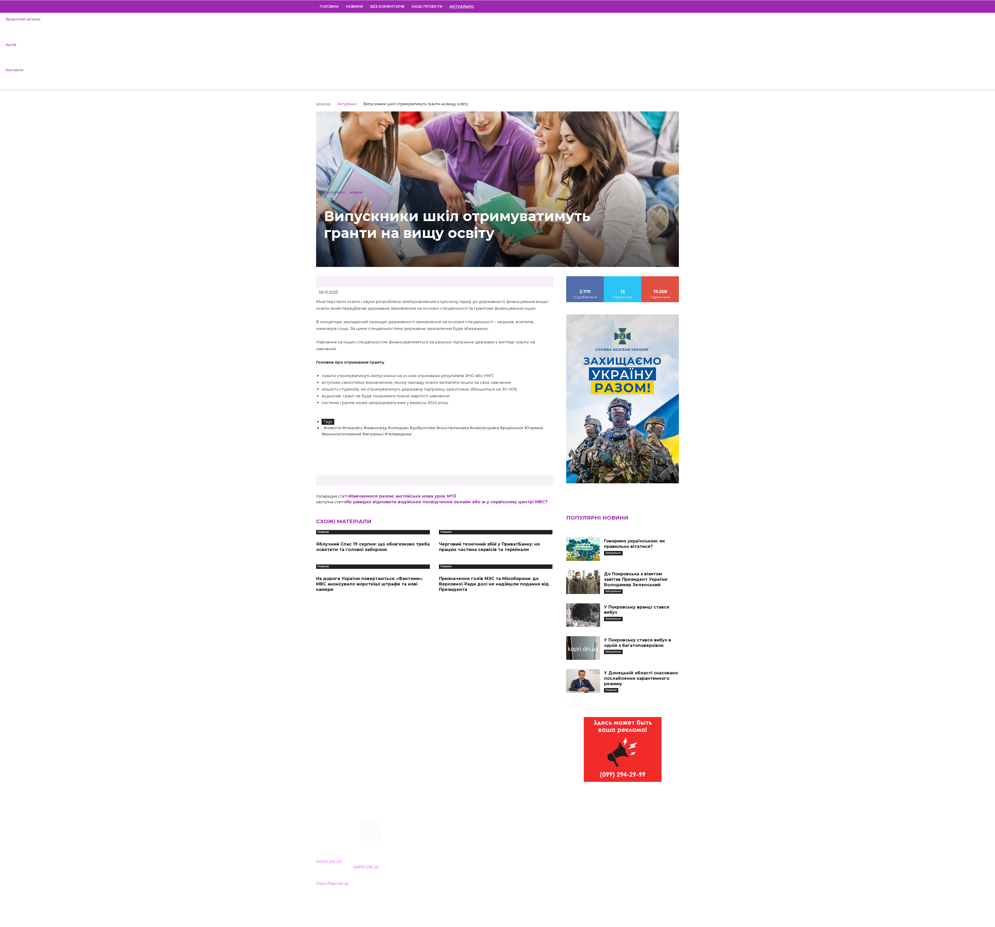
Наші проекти (427, 6)
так (585, 278)
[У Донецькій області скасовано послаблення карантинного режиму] (583, 681)
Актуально (347, 104)
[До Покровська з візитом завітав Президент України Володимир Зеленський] (583, 582)
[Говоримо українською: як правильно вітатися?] (583, 549)
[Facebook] (640, 6)
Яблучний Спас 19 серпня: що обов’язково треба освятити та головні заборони (373, 547)
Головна (329, 6)
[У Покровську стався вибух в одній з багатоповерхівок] (583, 648)
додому (323, 104)
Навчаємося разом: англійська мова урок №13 (403, 496)
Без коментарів (387, 6)
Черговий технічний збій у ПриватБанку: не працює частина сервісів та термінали (489, 547)
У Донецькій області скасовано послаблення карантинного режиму (641, 678)
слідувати (622, 278)
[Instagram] (648, 6)
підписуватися (660, 278)
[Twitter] (666, 6)
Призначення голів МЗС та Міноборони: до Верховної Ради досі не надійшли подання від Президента (494, 584)
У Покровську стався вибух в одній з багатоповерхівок (637, 643)
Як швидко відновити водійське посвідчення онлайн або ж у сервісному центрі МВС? (447, 501)
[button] (672, 6)
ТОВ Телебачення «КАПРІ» (467, 853)
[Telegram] (657, 6)
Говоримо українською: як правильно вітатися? (634, 544)
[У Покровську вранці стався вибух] (583, 615)
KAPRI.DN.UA (329, 861)
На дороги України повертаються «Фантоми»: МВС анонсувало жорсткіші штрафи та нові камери (369, 584)
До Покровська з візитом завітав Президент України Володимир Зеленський (635, 579)
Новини (354, 6)
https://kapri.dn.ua (332, 883)
